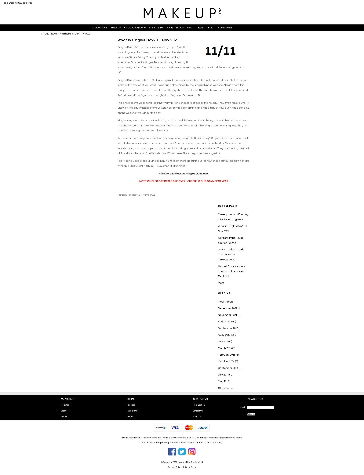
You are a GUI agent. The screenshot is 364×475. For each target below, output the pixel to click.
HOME (46, 34)
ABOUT (211, 27)
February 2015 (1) (228, 355)
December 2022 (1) (229, 308)
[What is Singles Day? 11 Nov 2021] (221, 57)
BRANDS (116, 27)
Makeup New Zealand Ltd (190, 462)
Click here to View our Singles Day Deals (184, 173)
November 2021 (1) (229, 315)
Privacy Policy (189, 467)
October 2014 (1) (228, 361)
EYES (152, 27)
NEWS (200, 27)
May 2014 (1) (225, 381)
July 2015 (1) (225, 341)
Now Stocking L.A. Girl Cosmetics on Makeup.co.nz (231, 254)
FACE (169, 27)
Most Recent (226, 301)
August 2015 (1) (227, 335)
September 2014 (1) (230, 368)
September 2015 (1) (230, 328)
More (221, 283)
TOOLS (180, 27)
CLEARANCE (100, 27)
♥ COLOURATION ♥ (135, 27)
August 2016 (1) (227, 321)
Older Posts (225, 388)
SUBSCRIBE (225, 27)
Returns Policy (174, 467)
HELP (190, 27)
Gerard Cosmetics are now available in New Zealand (232, 271)
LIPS (160, 27)
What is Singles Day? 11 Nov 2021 (76, 34)
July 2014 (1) (225, 374)
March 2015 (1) (226, 348)
